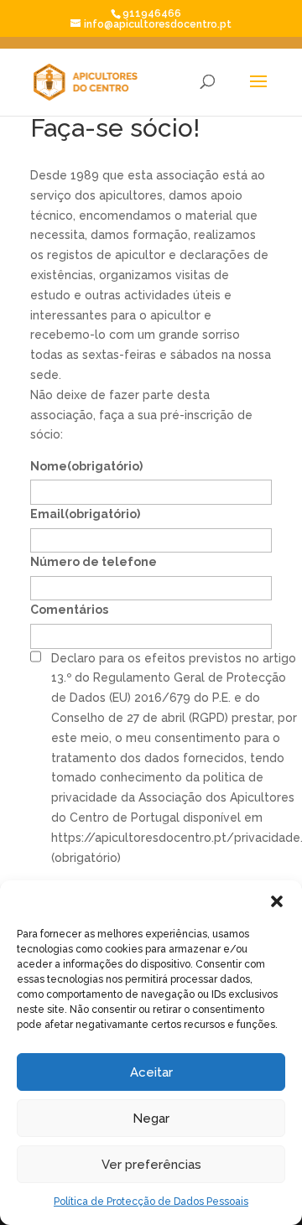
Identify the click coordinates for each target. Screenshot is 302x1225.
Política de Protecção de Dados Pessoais (151, 1201)
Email (85, 514)
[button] (276, 901)
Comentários (69, 609)
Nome (86, 466)
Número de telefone (93, 561)
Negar (151, 1118)
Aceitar (151, 1072)
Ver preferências (151, 1164)
